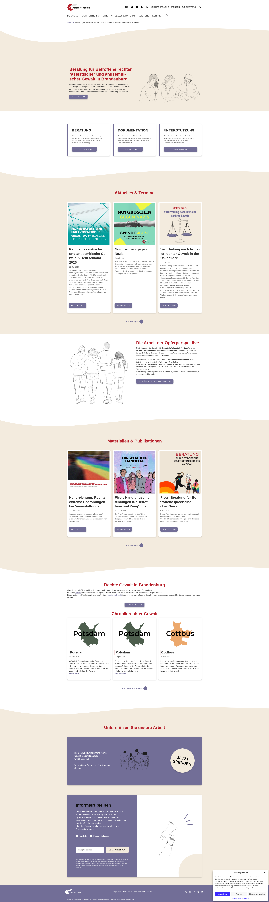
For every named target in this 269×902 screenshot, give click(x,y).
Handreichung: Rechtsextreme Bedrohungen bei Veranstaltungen (88, 502)
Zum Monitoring (130, 149)
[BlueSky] (194, 891)
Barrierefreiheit (139, 892)
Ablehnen (239, 894)
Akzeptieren (222, 894)
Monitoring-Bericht (115, 595)
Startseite (70, 22)
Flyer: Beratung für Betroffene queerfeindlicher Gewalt (178, 502)
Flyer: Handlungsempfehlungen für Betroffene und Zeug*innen (133, 502)
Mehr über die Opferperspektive (155, 381)
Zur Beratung (189, 7)
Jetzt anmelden (117, 850)
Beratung (73, 16)
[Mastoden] (198, 891)
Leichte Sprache (160, 7)
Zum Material (180, 149)
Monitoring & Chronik (95, 16)
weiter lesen (77, 305)
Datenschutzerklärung (82, 861)
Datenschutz (236, 898)
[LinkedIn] (147, 7)
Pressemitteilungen (101, 836)
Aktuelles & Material (123, 16)
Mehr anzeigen (74, 673)
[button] (265, 873)
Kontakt (157, 16)
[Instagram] (186, 891)
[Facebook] (190, 891)
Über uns (143, 16)
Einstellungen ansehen (257, 894)
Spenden (175, 7)
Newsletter (83, 836)
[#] (167, 15)
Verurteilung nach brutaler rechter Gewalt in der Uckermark (180, 253)
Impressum (245, 898)
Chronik (78, 593)
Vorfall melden (135, 605)
